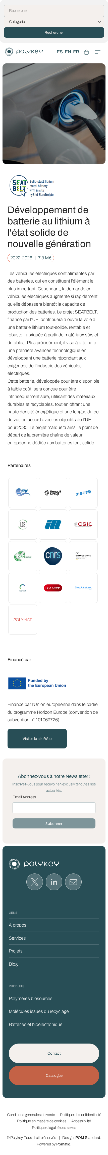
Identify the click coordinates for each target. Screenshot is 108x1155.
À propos (17, 925)
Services (17, 938)
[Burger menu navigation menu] (97, 52)
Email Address (24, 797)
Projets (16, 950)
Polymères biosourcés (30, 998)
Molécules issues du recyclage (39, 1011)
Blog (13, 964)
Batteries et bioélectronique (36, 1024)
